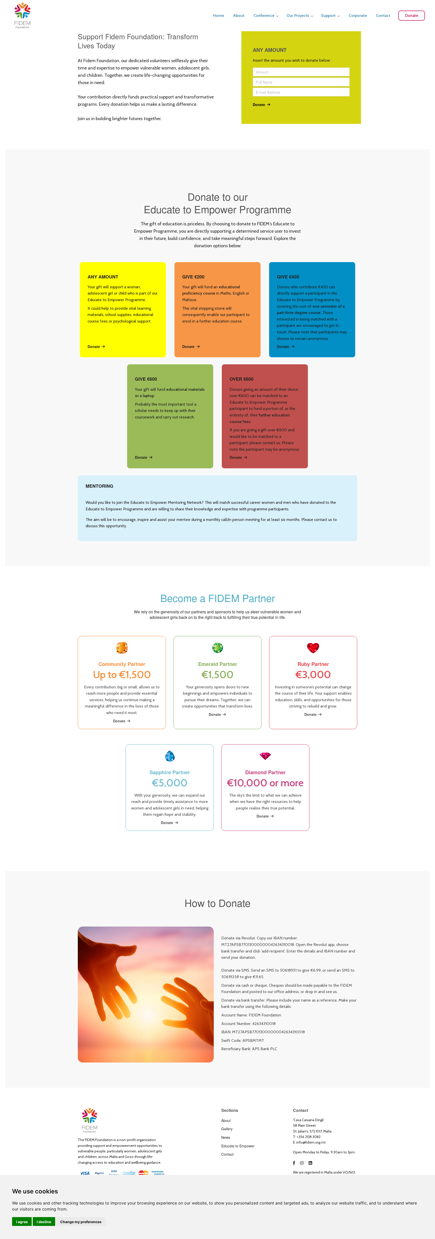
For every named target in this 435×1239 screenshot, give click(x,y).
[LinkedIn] (310, 1163)
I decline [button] (44, 1222)
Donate (411, 15)
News (225, 1137)
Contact (383, 15)
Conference (263, 15)
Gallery (227, 1128)
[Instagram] (302, 1163)
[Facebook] (294, 1163)
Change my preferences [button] (80, 1222)
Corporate (358, 15)
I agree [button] (22, 1222)
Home (218, 15)
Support (328, 15)
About (238, 15)
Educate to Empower (238, 1145)
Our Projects (297, 15)
